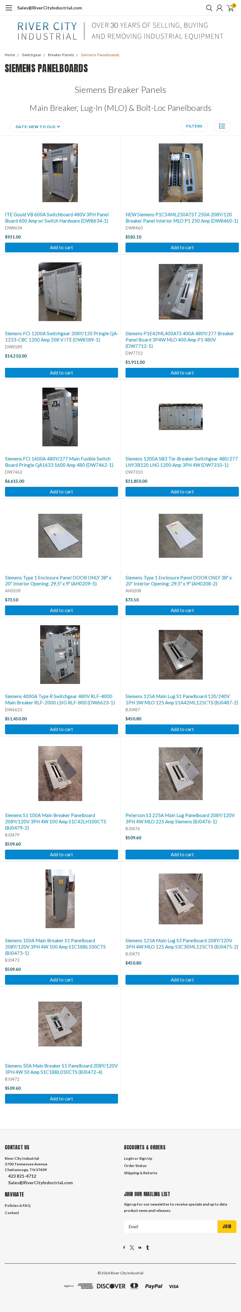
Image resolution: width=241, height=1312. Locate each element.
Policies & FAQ (17, 1205)
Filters (194, 126)
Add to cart (61, 247)
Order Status (135, 1165)
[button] (222, 126)
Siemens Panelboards (100, 55)
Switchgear (31, 55)
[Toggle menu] (8, 11)
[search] (207, 8)
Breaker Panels (61, 55)
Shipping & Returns (140, 1172)
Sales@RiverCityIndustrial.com (49, 7)
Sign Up (145, 1158)
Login (129, 1158)
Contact (12, 1212)
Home (10, 55)
